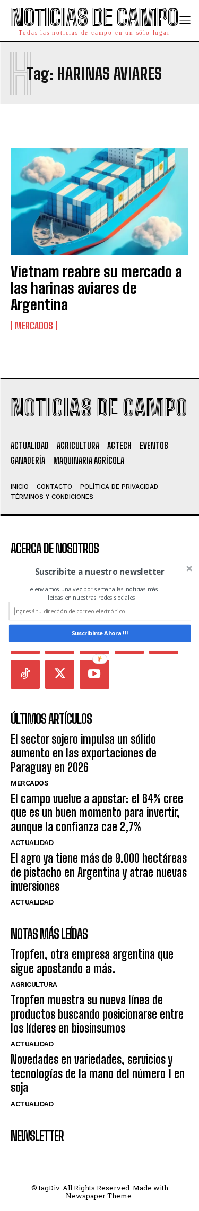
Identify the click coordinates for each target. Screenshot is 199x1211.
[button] (99, 572)
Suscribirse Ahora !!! (100, 633)
